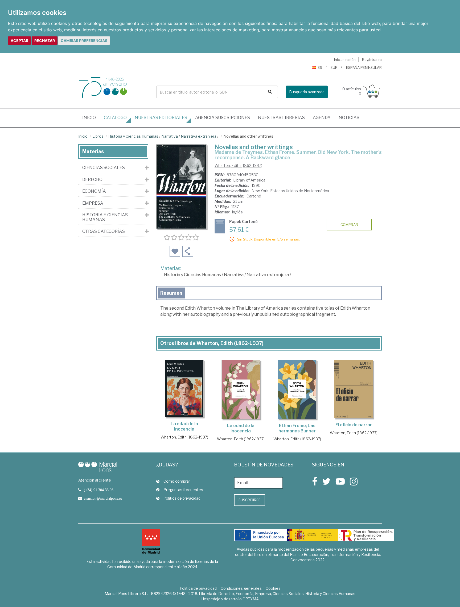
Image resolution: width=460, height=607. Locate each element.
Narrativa (169, 136)
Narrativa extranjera (198, 136)
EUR (334, 67)
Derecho (92, 179)
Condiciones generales (241, 588)
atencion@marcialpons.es (103, 498)
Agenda (322, 117)
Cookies (273, 588)
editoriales (161, 117)
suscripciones (222, 117)
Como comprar (176, 481)
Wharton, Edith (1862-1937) (238, 165)
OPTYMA (251, 599)
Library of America (249, 180)
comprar (349, 224)
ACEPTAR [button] (19, 40)
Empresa (92, 203)
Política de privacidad (181, 498)
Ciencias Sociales (103, 167)
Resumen (171, 293)
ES (320, 67)
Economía (94, 191)
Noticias (349, 117)
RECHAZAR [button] (44, 40)
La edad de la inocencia (184, 426)
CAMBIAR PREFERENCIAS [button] (84, 40)
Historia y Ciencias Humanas (133, 136)
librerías (281, 117)
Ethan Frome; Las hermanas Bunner (297, 428)
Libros (98, 136)
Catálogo (115, 117)
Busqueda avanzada (307, 92)
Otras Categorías (103, 231)
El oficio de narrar (353, 424)
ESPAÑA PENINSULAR (364, 67)
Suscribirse (250, 500)
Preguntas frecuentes (183, 489)
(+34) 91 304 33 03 (98, 490)
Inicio (91, 117)
